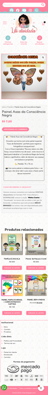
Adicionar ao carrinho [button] (12, 268)
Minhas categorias (8, 43)
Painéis (10, 107)
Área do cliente (23, 43)
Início (4, 107)
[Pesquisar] (42, 5)
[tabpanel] (24, 201)
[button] (5, 23)
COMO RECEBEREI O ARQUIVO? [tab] (17, 187)
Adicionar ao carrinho (15, 129)
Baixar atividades (39, 43)
